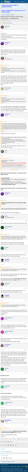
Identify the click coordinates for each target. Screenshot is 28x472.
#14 (26, 322)
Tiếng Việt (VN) (5, 464)
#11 (26, 264)
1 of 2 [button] (10, 439)
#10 (26, 252)
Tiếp (14, 439)
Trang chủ (23, 466)
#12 (26, 288)
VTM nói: (3, 200)
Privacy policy (13, 466)
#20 (26, 425)
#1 (26, 31)
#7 (26, 198)
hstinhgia (4, 20)
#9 (26, 231)
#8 (26, 221)
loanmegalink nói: (5, 267)
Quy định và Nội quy (5, 466)
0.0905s (18, 470)
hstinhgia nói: (4, 65)
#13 (26, 300)
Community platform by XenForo (11, 469)
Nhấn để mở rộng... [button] (14, 169)
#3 (26, 62)
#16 (26, 349)
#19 (26, 407)
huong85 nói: (4, 428)
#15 (26, 336)
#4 (26, 92)
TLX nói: (3, 121)
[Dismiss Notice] (26, 5)
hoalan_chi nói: (5, 158)
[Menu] (1, 1)
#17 (26, 373)
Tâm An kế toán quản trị (6, 451)
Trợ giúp (18, 466)
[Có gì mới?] (26, 1)
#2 (26, 47)
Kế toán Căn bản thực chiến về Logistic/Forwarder (9, 5)
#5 (26, 119)
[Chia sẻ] (25, 31)
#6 (26, 155)
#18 (26, 391)
